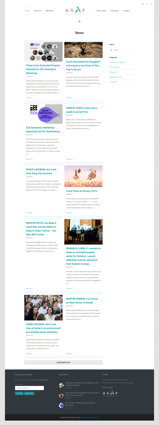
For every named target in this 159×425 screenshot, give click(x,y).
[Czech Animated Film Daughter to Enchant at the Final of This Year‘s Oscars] (83, 50)
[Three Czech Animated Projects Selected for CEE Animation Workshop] (43, 52)
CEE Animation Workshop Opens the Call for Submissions (43, 129)
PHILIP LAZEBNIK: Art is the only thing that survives (41, 171)
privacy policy (42, 380)
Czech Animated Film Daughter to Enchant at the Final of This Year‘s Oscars (83, 65)
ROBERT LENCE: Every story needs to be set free (81, 110)
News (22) (114, 72)
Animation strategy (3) (118, 62)
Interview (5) (114, 67)
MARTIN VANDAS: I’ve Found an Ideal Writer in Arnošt (82, 300)
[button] (125, 11)
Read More (29, 98)
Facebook (151, 4)
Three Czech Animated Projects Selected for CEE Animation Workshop (43, 69)
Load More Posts (63, 362)
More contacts (108, 387)
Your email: (19, 384)
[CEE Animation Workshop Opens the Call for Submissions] (43, 114)
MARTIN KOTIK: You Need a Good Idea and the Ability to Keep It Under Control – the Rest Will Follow (41, 228)
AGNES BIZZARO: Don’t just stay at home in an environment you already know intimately (43, 328)
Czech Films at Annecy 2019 (81, 191)
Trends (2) (113, 82)
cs (143, 4)
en (147, 4)
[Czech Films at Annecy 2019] (83, 176)
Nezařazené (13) (116, 77)
